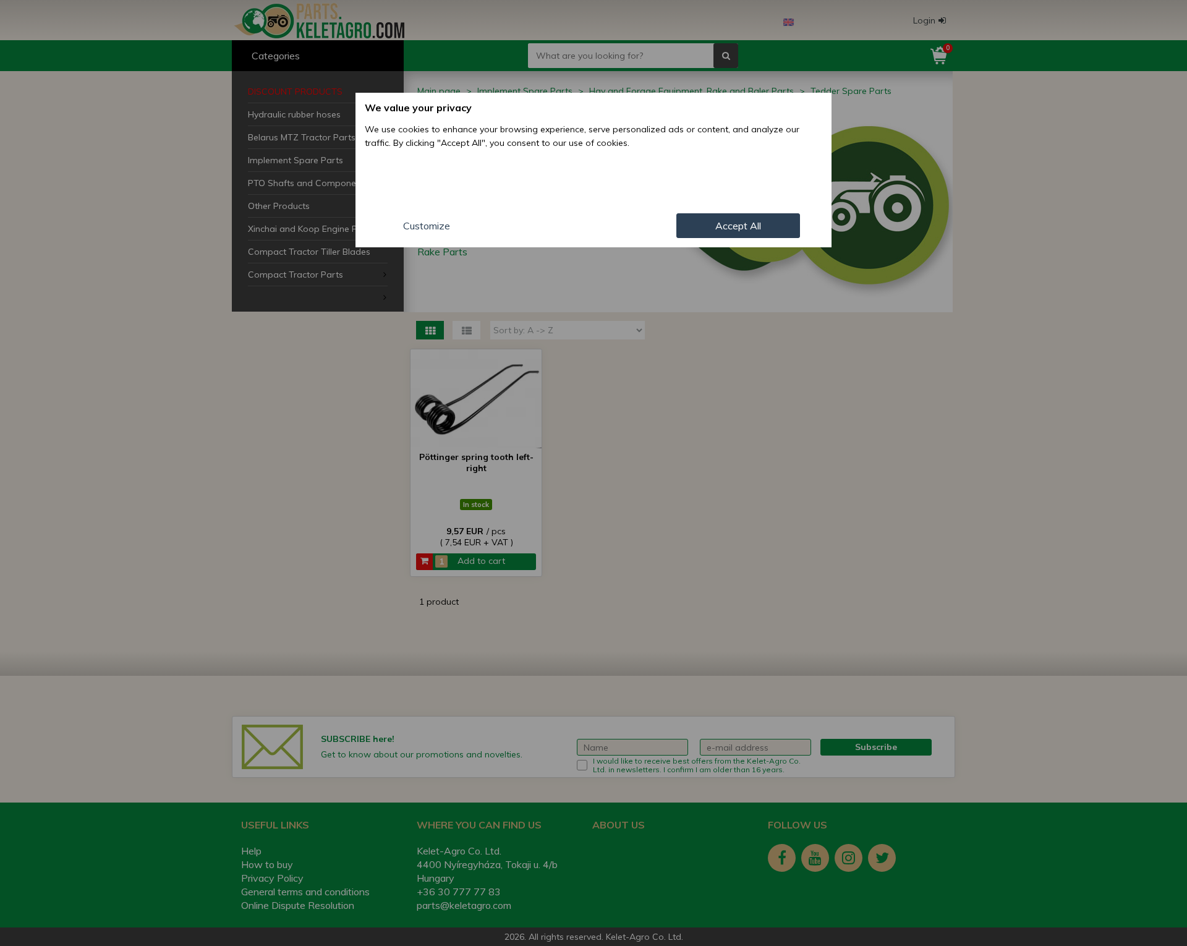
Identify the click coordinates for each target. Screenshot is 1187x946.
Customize (426, 225)
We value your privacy (418, 107)
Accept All (738, 225)
